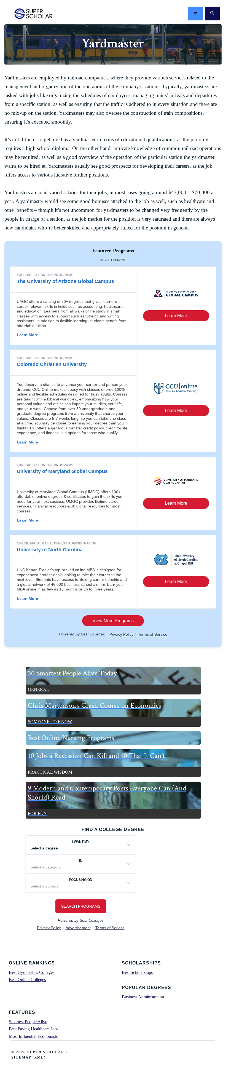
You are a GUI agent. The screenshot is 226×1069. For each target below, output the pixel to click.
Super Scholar (34, 13)
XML (39, 1057)
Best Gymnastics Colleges (31, 972)
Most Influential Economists (33, 1036)
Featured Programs (113, 250)
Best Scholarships (137, 972)
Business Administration (143, 997)
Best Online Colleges (27, 979)
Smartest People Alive (28, 1021)
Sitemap (21, 1057)
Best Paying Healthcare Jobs (33, 1029)
